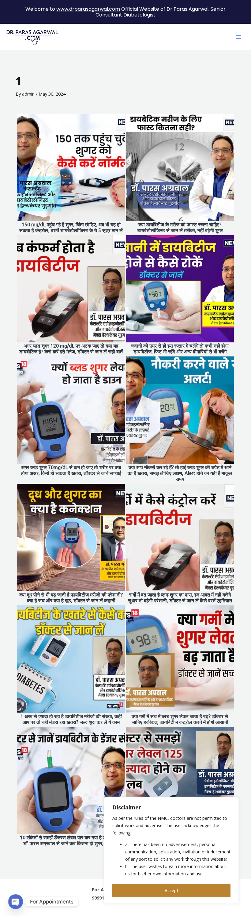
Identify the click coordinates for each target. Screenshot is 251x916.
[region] (171, 850)
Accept (171, 890)
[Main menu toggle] (238, 37)
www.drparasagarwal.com (88, 9)
